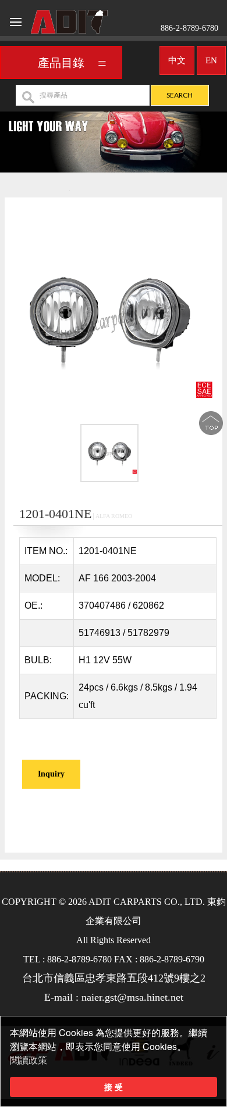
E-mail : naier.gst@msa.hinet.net (113, 997)
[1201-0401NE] (109, 455)
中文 (177, 60)
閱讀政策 (28, 1060)
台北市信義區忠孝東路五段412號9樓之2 (113, 978)
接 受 (113, 1086)
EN (211, 60)
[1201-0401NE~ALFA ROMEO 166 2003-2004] (109, 318)
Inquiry (51, 774)
